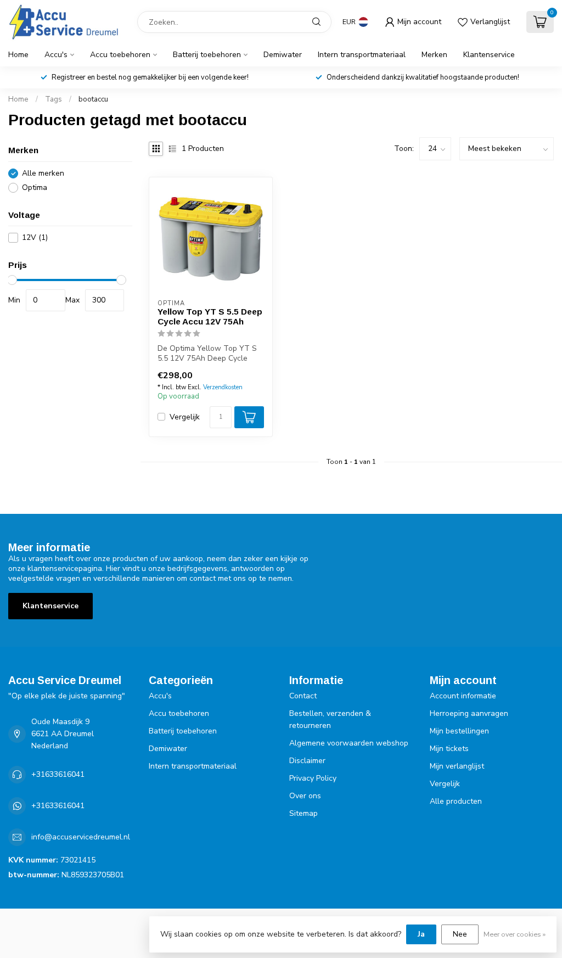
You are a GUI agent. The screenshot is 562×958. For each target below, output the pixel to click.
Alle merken (43, 173)
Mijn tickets (449, 748)
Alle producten (456, 801)
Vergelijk (185, 417)
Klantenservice (489, 54)
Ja (421, 934)
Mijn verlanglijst (457, 766)
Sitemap (303, 813)
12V (35, 237)
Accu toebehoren (120, 54)
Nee (460, 934)
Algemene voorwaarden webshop (348, 743)
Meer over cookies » (515, 934)
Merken (434, 54)
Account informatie (463, 696)
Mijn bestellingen (459, 731)
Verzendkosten (223, 387)
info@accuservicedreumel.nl (80, 837)
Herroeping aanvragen (469, 713)
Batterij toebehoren (207, 54)
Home (18, 54)
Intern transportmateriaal (362, 54)
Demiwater (282, 54)
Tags (53, 99)
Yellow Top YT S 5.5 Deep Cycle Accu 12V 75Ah (210, 316)
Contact (303, 696)
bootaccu (93, 99)
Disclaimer (307, 760)
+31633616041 (58, 774)
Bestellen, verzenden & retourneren (330, 719)
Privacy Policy (312, 778)
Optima (34, 187)
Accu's (56, 54)
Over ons (305, 796)
